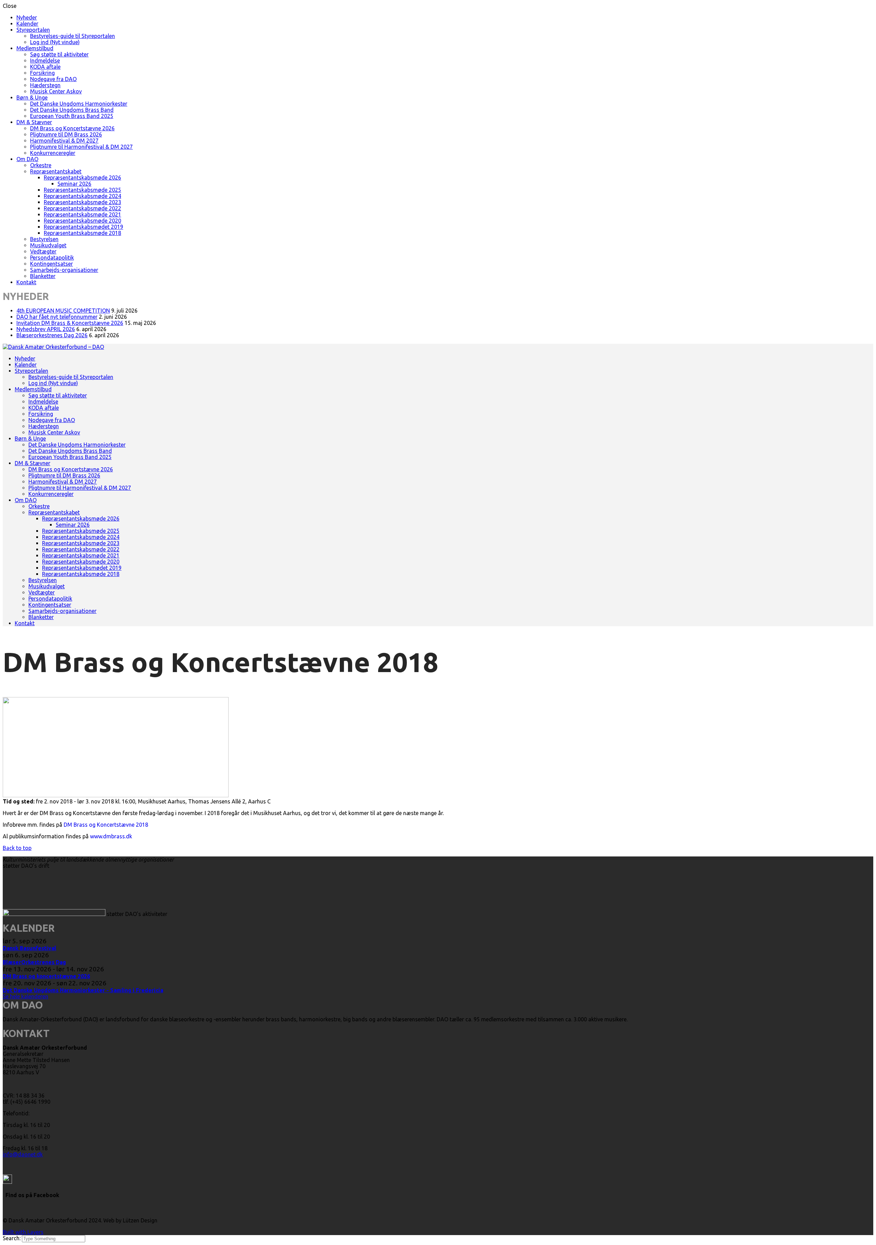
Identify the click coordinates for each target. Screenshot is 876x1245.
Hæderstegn (45, 85)
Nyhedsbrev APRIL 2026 (45, 329)
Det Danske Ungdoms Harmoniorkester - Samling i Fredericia (83, 990)
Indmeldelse (45, 60)
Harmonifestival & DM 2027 (64, 140)
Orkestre (40, 165)
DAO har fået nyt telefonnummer (57, 317)
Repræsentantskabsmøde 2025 (82, 190)
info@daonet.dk (23, 1154)
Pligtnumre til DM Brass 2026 (66, 134)
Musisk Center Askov (56, 91)
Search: (12, 1238)
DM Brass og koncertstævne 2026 (46, 976)
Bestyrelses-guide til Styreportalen (72, 36)
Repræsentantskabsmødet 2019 (83, 227)
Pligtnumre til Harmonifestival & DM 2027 (81, 147)
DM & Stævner (34, 122)
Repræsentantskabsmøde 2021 (82, 214)
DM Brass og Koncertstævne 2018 (106, 825)
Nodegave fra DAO (53, 79)
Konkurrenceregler (52, 153)
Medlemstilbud (34, 48)
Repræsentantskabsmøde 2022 (82, 208)
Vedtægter (43, 251)
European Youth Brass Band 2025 (71, 116)
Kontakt (26, 282)
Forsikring (42, 73)
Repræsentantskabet (55, 171)
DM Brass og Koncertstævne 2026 (72, 128)
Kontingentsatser (51, 264)
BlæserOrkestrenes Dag (34, 962)
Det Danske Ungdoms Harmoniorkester (78, 104)
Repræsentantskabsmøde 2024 (82, 196)
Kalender (27, 24)
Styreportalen (33, 30)
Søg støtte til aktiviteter (59, 54)
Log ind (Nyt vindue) (55, 42)
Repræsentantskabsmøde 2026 (82, 177)
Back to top (17, 848)
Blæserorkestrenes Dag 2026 (52, 335)
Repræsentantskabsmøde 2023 (82, 202)
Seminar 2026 (74, 184)
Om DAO (27, 159)
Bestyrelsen (44, 239)
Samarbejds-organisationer (64, 270)
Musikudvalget (48, 245)
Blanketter (42, 276)
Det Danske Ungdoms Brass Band (72, 110)
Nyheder (26, 17)
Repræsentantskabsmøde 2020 (82, 221)
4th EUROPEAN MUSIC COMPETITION (63, 310)
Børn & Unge (32, 97)
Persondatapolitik (52, 257)
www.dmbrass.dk (111, 836)
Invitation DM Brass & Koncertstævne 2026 (69, 323)
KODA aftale (45, 67)
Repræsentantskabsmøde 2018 (82, 233)
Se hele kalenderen (25, 996)
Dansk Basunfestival (29, 948)
